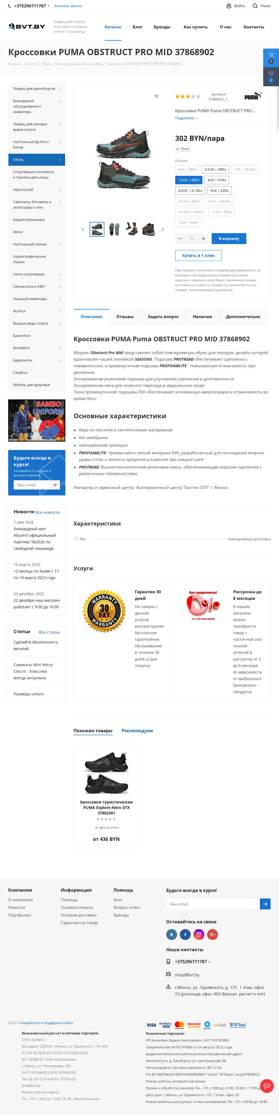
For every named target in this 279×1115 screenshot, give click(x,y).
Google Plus (212, 934)
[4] (193, 96)
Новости (16, 907)
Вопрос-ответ (127, 907)
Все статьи (49, 632)
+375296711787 (191, 962)
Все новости (47, 512)
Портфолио (19, 915)
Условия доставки (79, 915)
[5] (198, 96)
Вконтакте (171, 934)
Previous (83, 229)
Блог (118, 899)
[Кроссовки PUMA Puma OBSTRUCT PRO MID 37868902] (123, 158)
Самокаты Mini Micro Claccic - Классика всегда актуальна (33, 671)
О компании (20, 899)
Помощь (69, 899)
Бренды (121, 915)
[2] (183, 96)
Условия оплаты (77, 907)
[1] (177, 96)
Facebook (185, 934)
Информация (76, 890)
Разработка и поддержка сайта (46, 1022)
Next (163, 229)
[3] (188, 96)
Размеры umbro (29, 693)
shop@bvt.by (187, 974)
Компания (20, 890)
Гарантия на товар (79, 922)
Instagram (198, 934)
